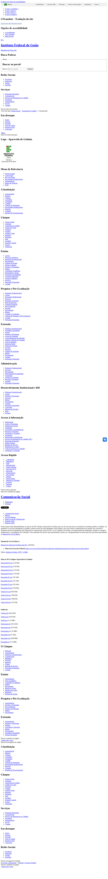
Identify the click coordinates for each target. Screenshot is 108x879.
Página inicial (15, 111)
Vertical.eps (5, 617)
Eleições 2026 (9, 523)
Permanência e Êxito (12, 273)
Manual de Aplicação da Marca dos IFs (14, 545)
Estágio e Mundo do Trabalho (15, 340)
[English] (5, 23)
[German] (11, 23)
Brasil (10, 4)
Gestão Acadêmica (11, 278)
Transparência (9, 102)
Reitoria (7, 196)
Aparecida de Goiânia (29, 111)
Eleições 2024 (9, 521)
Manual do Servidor (11, 409)
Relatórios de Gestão (12, 447)
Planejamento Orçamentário (14, 374)
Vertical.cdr (4, 613)
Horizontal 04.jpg (7, 574)
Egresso (7, 122)
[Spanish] (17, 23)
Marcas (7, 515)
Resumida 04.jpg (6, 588)
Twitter (7, 855)
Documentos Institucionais (14, 179)
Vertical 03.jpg (6, 599)
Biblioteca (8, 658)
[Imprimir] (9, 502)
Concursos (8, 129)
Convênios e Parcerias (12, 727)
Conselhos (8, 200)
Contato (7, 105)
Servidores (8, 435)
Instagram (8, 853)
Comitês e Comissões (12, 314)
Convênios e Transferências (14, 430)
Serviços (8, 280)
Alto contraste (9, 34)
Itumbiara (8, 237)
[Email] (8, 504)
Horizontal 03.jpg (7, 570)
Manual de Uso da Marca (11, 534)
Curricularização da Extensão (15, 338)
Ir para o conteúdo (11, 9)
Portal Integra (10, 473)
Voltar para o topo (7, 740)
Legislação (87, 4)
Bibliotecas (10, 461)
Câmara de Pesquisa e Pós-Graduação (17, 316)
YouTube (8, 857)
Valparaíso (8, 247)
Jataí (6, 239)
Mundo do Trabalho (13, 480)
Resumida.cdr (5, 635)
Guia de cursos (10, 125)
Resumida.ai (5, 642)
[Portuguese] (2, 23)
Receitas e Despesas (11, 379)
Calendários (10, 459)
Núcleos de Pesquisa (12, 709)
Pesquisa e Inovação (12, 301)
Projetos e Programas (12, 267)
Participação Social (11, 426)
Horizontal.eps (6, 627)
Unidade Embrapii (11, 304)
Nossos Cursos (10, 174)
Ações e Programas (11, 424)
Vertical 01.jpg (6, 592)
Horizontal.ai (5, 631)
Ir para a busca (10, 13)
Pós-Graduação (10, 306)
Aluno (7, 120)
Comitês (8, 203)
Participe (62, 4)
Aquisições (8, 376)
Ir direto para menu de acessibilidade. (13, 2)
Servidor (8, 123)
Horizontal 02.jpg (7, 566)
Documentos (9, 261)
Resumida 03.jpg (6, 584)
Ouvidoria (8, 100)
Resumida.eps (5, 638)
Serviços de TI (11, 469)
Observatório (10, 478)
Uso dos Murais (10, 517)
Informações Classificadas (13, 437)
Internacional (10, 465)
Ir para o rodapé (11, 14)
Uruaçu (7, 245)
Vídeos (8, 486)
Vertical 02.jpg (6, 595)
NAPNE (8, 660)
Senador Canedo (10, 243)
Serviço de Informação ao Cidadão (16, 98)
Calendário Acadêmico (12, 271)
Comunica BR (51, 4)
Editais (7, 269)
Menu (3, 133)
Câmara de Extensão (12, 351)
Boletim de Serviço (11, 445)
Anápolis (8, 224)
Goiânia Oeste (10, 233)
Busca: (5, 69)
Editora (8, 477)
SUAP (7, 103)
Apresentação (9, 194)
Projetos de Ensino (11, 694)
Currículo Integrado (11, 276)
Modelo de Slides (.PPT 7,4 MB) (17, 552)
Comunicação (9, 96)
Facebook (8, 851)
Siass (6, 411)
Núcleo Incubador (11, 735)
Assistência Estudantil (12, 330)
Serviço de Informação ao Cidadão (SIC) (18, 439)
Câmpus (8, 198)
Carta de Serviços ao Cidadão (15, 449)
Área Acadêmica (10, 681)
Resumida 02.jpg (6, 581)
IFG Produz (10, 475)
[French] (8, 23)
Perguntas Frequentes (12, 282)
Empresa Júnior (10, 344)
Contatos (8, 211)
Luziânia (8, 241)
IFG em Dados (10, 177)
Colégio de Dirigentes (12, 205)
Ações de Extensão (11, 336)
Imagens (9, 484)
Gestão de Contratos (12, 377)
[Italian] (14, 23)
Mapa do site (9, 36)
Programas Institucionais (13, 297)
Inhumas (8, 235)
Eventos (7, 308)
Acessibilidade (10, 32)
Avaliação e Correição (12, 450)
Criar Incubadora (10, 342)
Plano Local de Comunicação (15, 519)
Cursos (7, 256)
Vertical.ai (4, 620)
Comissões (8, 202)
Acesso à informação (74, 4)
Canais (96, 4)
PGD (7, 185)
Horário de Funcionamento (14, 213)
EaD (7, 463)
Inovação (9, 471)
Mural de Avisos (10, 688)
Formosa (8, 229)
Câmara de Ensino (11, 263)
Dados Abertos (10, 443)
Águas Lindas (9, 222)
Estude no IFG (10, 127)
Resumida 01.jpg (6, 577)
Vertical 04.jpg (6, 602)
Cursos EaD (9, 175)
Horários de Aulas (11, 690)
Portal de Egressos (11, 346)
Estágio (7, 725)
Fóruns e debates (10, 265)
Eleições (8, 209)
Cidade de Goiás (10, 228)
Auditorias (8, 428)
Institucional (9, 422)
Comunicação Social (15, 497)
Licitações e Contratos (12, 433)
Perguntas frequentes (12, 94)
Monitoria (8, 692)
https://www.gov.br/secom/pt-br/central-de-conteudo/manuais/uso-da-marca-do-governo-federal (57, 548)
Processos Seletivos (11, 257)
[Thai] (20, 23)
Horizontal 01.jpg (7, 563)
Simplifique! (40, 4)
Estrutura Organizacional (13, 259)
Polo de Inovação (11, 303)
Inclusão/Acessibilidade (13, 275)
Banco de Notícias (11, 183)
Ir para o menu (10, 11)
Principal (8, 651)
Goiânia (7, 231)
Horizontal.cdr (5, 624)
